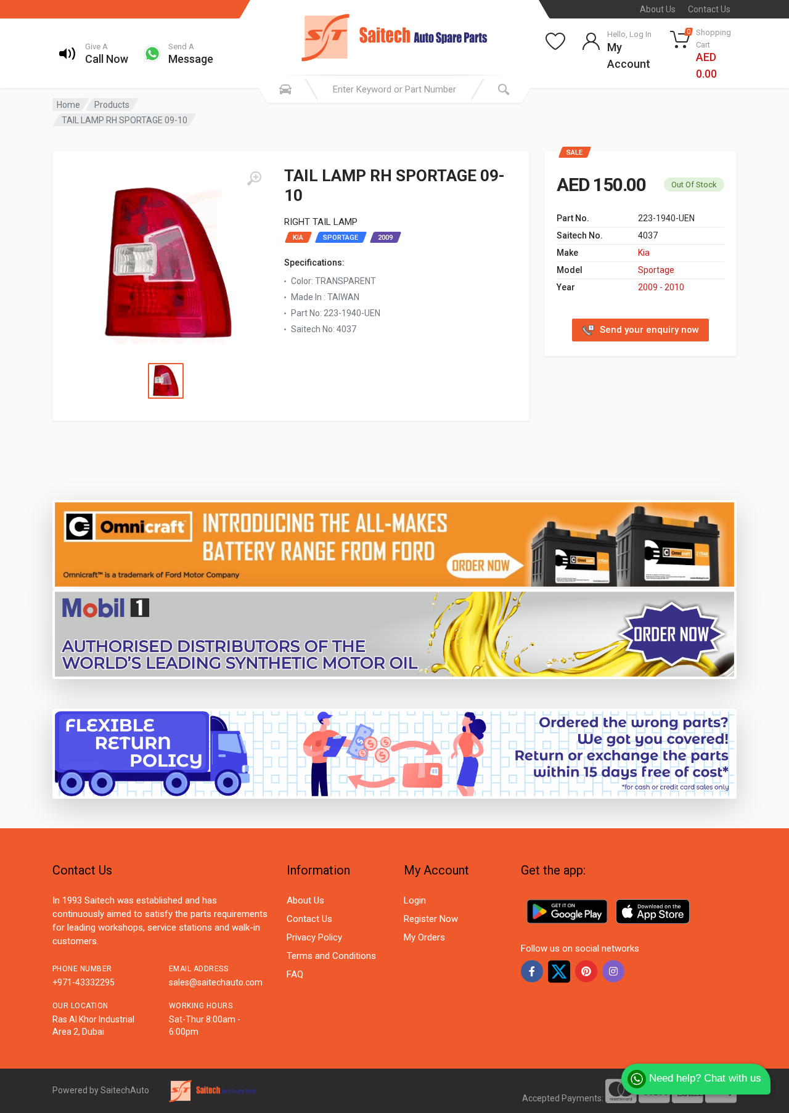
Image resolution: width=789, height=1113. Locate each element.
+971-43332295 (83, 982)
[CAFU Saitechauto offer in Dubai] (394, 634)
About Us (658, 9)
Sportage (656, 270)
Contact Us (709, 9)
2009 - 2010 (661, 287)
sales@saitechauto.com (216, 982)
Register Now (431, 918)
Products (111, 105)
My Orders (424, 937)
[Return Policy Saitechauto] (394, 753)
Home (68, 105)
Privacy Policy (314, 937)
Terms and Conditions (331, 955)
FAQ (295, 974)
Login (415, 900)
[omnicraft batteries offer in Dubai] (394, 544)
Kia (644, 253)
